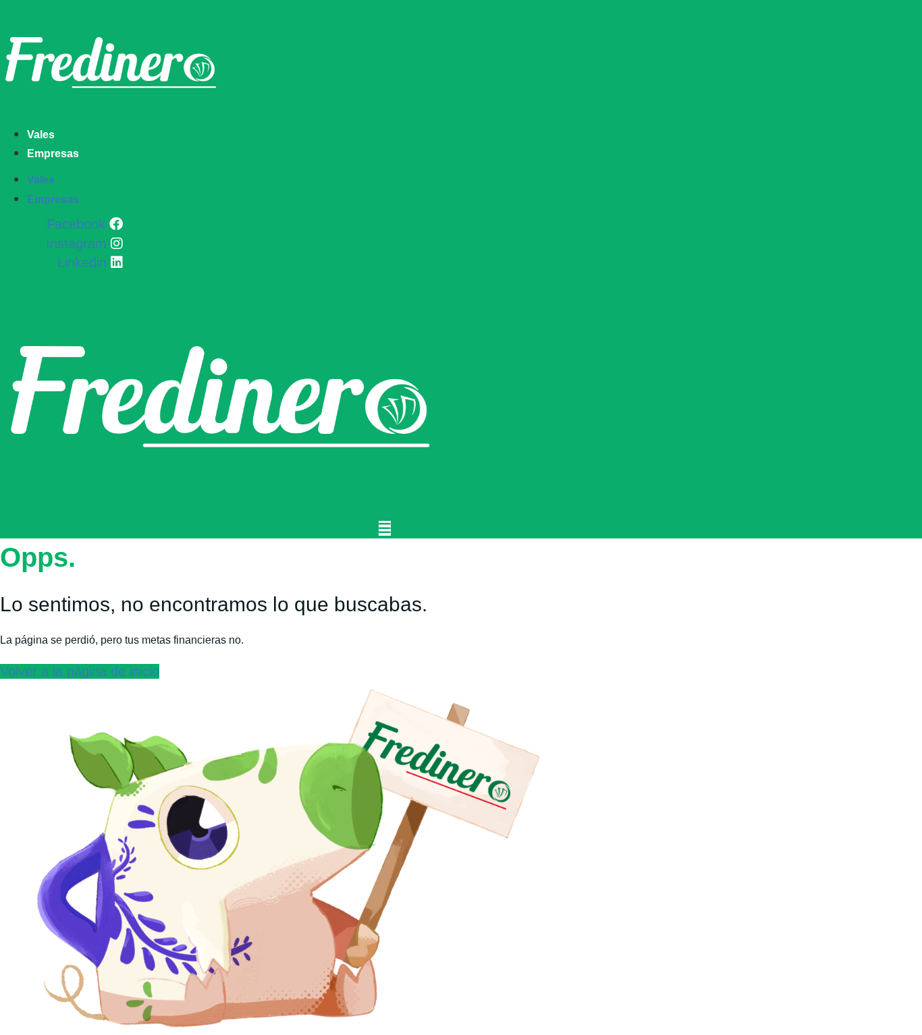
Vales (41, 134)
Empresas (53, 153)
